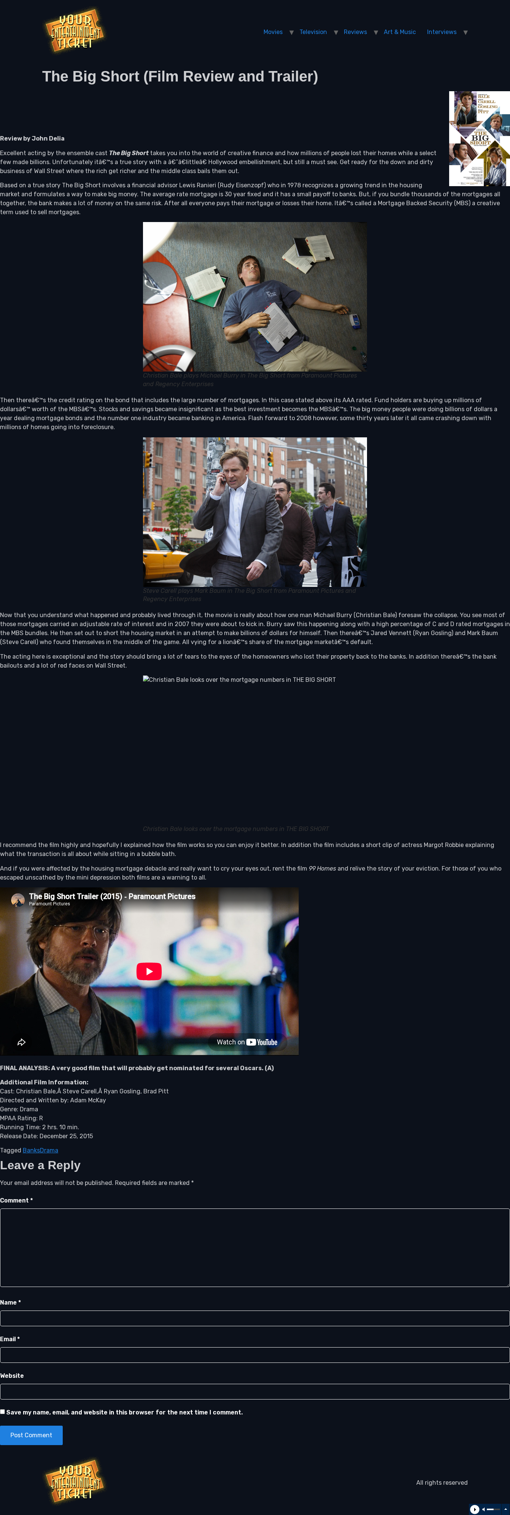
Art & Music (400, 32)
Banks (31, 1150)
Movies (273, 32)
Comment (16, 1200)
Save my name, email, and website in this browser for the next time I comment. (124, 1412)
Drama (49, 1150)
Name (10, 1302)
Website (12, 1375)
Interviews (442, 32)
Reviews (355, 32)
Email (10, 1339)
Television (313, 32)
